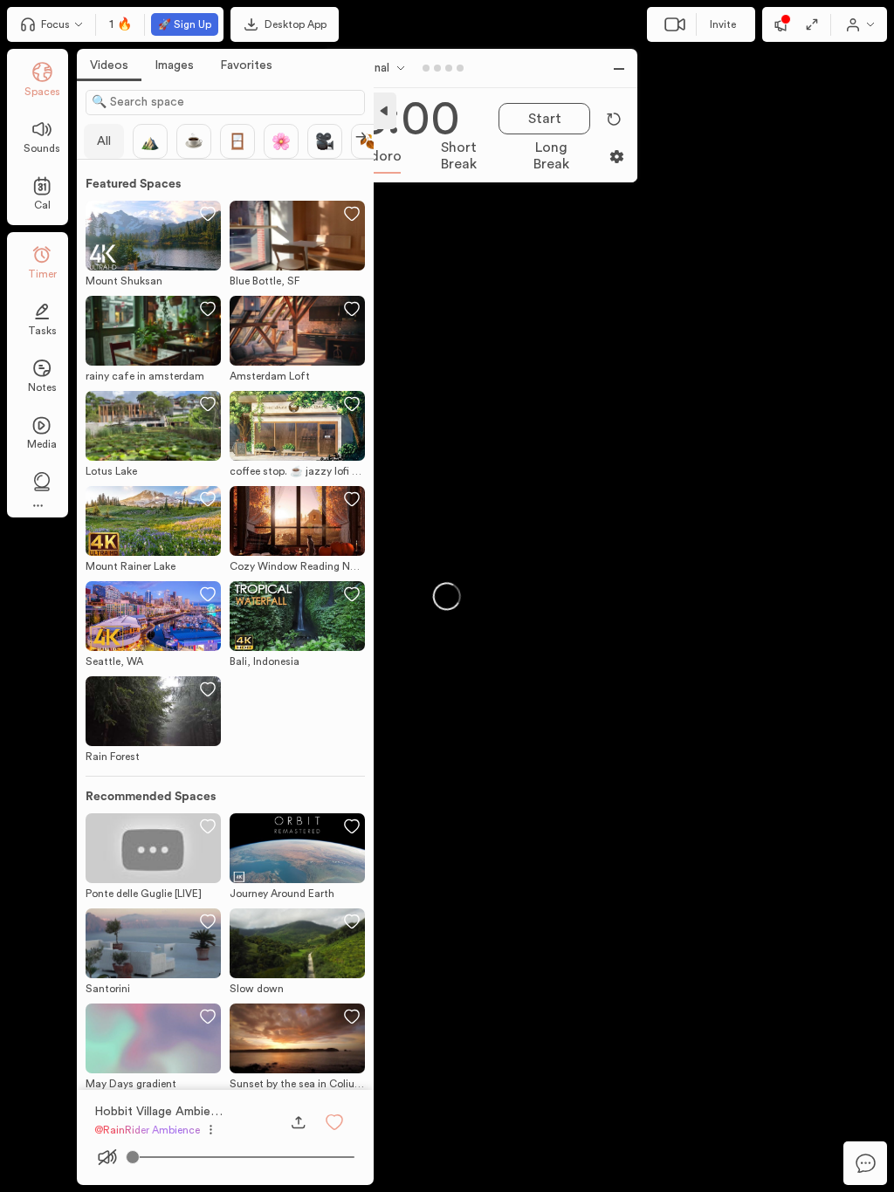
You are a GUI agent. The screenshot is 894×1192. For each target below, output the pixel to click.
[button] (334, 1122)
